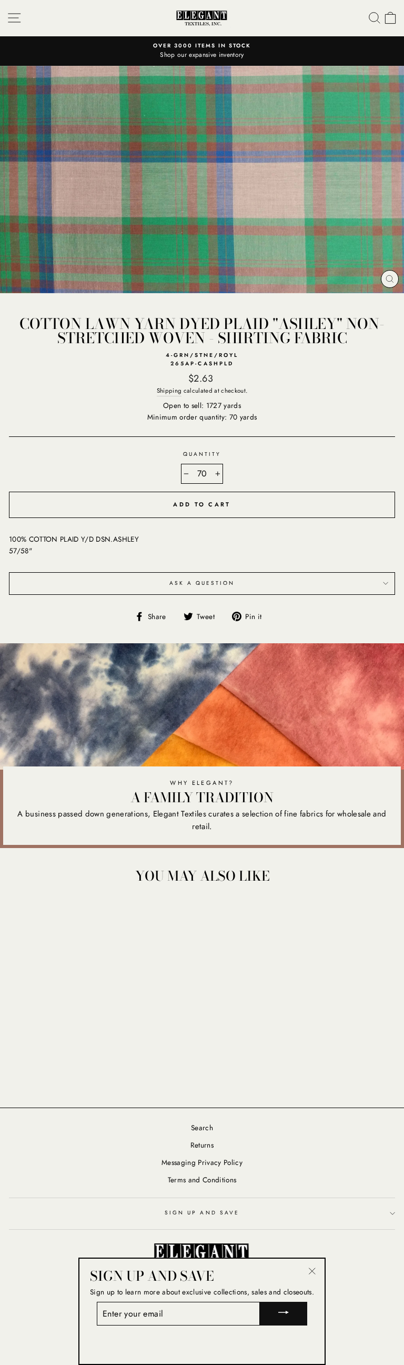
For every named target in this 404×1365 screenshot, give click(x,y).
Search (202, 1127)
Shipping (169, 390)
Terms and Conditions (202, 1179)
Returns (202, 1145)
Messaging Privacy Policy (202, 1162)
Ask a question (202, 583)
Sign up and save (202, 1213)
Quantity (202, 454)
